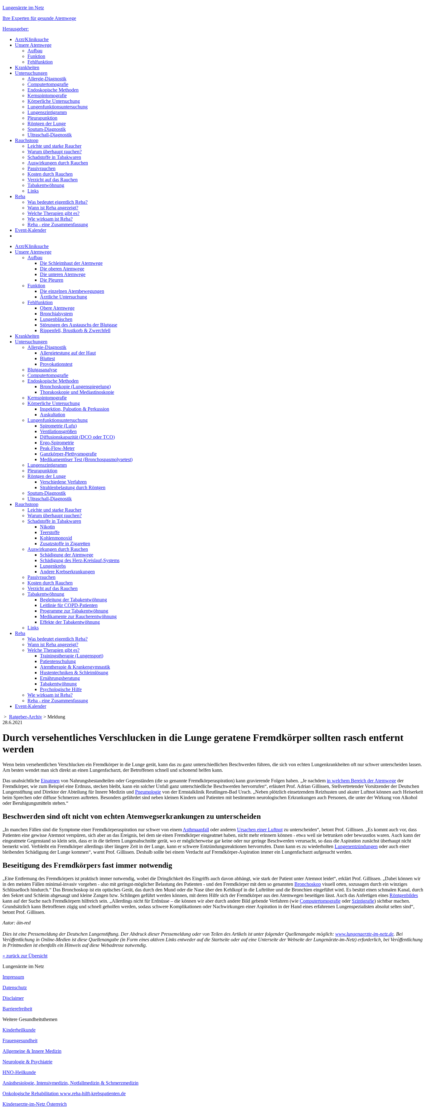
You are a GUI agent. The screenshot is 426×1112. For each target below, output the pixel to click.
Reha (20, 196)
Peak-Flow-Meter (57, 448)
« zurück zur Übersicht (24, 955)
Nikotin (47, 526)
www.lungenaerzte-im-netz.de (364, 934)
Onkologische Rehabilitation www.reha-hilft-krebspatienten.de (64, 1093)
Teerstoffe (50, 532)
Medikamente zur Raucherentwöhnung (78, 616)
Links (33, 190)
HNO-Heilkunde (19, 1072)
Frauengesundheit (19, 1040)
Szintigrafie (363, 901)
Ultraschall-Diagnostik (49, 134)
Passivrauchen (41, 168)
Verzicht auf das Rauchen (52, 179)
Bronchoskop (307, 884)
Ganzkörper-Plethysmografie (68, 453)
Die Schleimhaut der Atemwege (71, 263)
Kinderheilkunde (19, 1030)
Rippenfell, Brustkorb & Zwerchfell (75, 330)
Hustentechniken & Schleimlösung (74, 672)
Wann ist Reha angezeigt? (52, 207)
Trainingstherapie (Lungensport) (71, 655)
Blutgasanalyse (42, 369)
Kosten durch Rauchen (50, 174)
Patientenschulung (58, 661)
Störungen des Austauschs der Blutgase (78, 324)
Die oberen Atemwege (62, 268)
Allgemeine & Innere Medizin (31, 1051)
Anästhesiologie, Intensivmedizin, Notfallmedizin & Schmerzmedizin (70, 1083)
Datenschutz (14, 987)
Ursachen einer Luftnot (260, 829)
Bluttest (47, 358)
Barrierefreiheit (17, 1008)
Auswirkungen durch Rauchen (57, 162)
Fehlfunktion (40, 61)
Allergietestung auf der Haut (68, 353)
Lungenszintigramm (47, 112)
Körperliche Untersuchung (53, 101)
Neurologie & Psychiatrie (27, 1061)
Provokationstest (56, 364)
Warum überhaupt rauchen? (54, 151)
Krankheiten (27, 67)
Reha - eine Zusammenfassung (57, 224)
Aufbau (34, 50)
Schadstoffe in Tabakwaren (54, 157)
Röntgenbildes (404, 895)
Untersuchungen (31, 73)
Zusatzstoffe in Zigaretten (65, 543)
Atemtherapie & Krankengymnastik (75, 667)
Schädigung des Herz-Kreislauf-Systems (79, 560)
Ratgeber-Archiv (25, 716)
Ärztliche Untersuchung (63, 296)
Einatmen (50, 780)
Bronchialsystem (56, 313)
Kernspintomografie (47, 95)
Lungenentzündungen (356, 846)
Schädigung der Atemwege (66, 554)
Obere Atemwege (57, 308)
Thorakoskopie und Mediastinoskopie (77, 392)
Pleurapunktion (42, 118)
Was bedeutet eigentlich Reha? (57, 202)
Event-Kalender (30, 230)
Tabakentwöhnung (45, 185)
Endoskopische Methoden (53, 90)
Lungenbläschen (56, 319)
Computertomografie (47, 84)
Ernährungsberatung (60, 678)
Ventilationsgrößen (58, 431)
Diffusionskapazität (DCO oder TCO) (77, 437)
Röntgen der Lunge (46, 123)
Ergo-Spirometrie (57, 442)
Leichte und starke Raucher (54, 146)
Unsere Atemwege (33, 45)
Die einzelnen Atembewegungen (72, 291)
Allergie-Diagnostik (46, 78)
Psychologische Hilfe (61, 689)
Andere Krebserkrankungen (67, 571)
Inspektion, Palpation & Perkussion (74, 409)
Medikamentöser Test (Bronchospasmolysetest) (86, 459)
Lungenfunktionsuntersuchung (57, 106)
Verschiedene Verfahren (63, 481)
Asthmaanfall (196, 829)
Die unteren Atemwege (62, 274)
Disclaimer (13, 998)
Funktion (36, 56)
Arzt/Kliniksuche (32, 39)
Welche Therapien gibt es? (53, 213)
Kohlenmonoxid (56, 538)
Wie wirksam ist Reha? (50, 219)
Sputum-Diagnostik (46, 129)
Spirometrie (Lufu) (58, 425)
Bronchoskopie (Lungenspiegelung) (75, 386)
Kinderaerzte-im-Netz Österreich (34, 1104)
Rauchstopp (26, 140)
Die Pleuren (51, 280)
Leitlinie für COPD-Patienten (69, 605)
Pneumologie (148, 792)
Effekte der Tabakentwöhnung (70, 622)
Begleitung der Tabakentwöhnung (73, 599)
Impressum (13, 977)
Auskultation (52, 414)
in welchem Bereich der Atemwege (361, 780)
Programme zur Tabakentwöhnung (74, 610)
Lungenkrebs (53, 566)
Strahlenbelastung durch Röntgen (72, 487)
